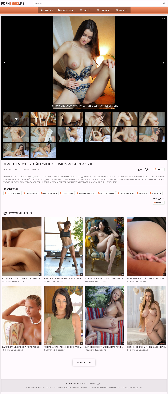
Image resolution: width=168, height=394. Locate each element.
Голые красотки (127, 193)
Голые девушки (13, 193)
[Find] (164, 3)
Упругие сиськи (107, 193)
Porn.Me (12, 3)
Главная (48, 10)
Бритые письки (50, 193)
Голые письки (32, 193)
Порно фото (84, 362)
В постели (156, 193)
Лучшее (122, 10)
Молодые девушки (87, 193)
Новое (86, 10)
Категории (67, 10)
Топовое (104, 10)
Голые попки (67, 193)
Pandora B (159, 203)
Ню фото (143, 193)
